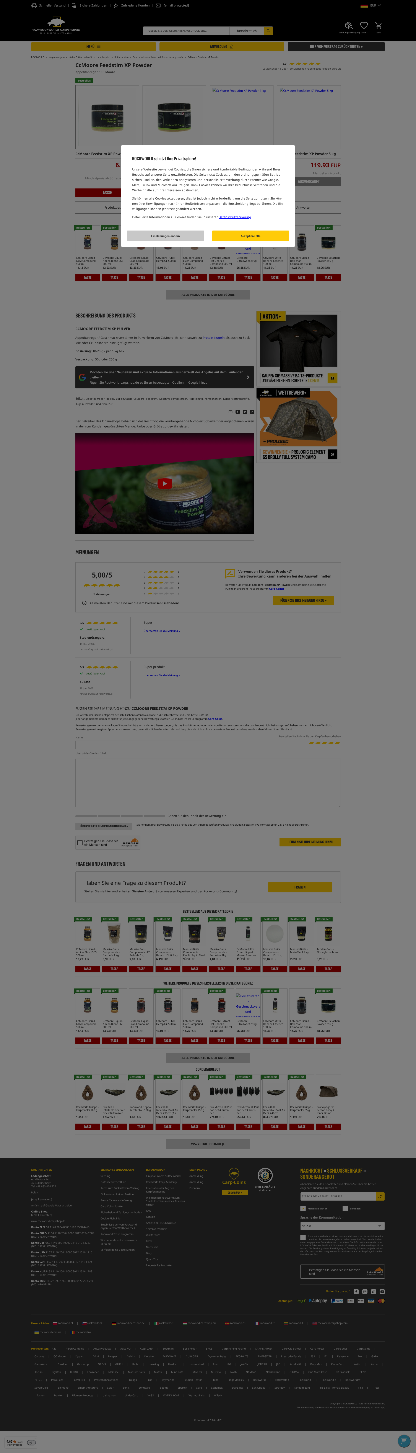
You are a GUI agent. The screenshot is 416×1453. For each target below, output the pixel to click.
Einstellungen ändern (165, 236)
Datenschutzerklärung (235, 217)
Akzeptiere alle (250, 236)
